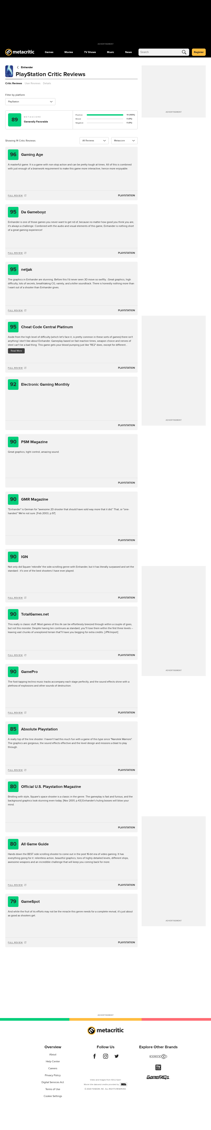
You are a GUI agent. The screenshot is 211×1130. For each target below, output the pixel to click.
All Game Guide (29, 844)
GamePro (24, 672)
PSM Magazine (29, 442)
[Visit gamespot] (158, 1058)
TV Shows (90, 52)
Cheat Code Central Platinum (41, 327)
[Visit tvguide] (158, 1069)
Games (49, 52)
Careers (52, 1068)
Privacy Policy (53, 1075)
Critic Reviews (13, 83)
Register (199, 52)
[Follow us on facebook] (94, 1057)
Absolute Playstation (34, 729)
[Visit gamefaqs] (158, 1078)
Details (47, 83)
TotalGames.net (29, 614)
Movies (68, 52)
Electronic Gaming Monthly (39, 384)
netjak (21, 269)
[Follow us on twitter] (117, 1057)
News (128, 52)
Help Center (53, 1061)
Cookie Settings (53, 1096)
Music (110, 52)
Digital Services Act (53, 1082)
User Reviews (32, 83)
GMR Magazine (29, 499)
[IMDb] (123, 1084)
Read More (16, 350)
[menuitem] (49, 52)
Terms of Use (52, 1089)
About (52, 1054)
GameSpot (25, 901)
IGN (19, 557)
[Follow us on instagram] (105, 1057)
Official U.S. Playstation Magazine (45, 786)
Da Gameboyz (28, 212)
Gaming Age (26, 154)
